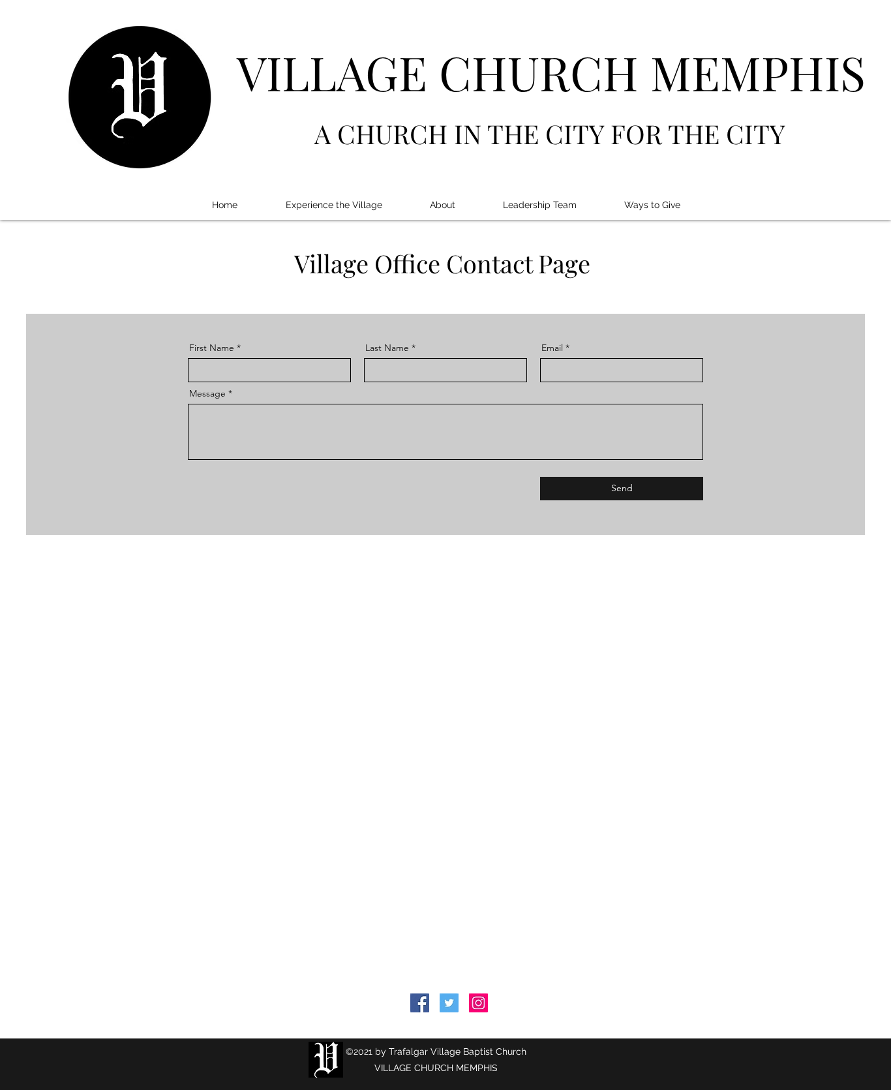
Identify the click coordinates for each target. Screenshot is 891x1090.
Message (207, 393)
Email (552, 347)
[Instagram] (478, 1002)
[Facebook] (419, 1002)
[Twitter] (449, 1002)
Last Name (387, 347)
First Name (211, 347)
